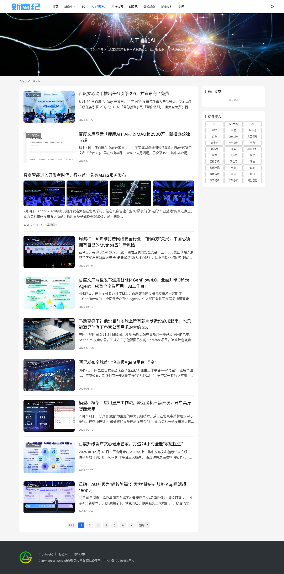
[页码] (147, 525)
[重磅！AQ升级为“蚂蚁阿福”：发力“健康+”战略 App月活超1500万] (49, 497)
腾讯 (252, 174)
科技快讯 (117, 6)
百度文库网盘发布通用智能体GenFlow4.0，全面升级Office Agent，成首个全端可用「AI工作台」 (134, 283)
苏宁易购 (215, 180)
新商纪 (68, 560)
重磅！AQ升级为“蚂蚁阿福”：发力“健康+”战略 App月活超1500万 (132, 487)
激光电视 (215, 167)
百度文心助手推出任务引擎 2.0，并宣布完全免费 (124, 93)
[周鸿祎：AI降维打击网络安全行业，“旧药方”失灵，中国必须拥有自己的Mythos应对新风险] (49, 252)
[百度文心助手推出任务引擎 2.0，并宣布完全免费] (49, 107)
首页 (55, 6)
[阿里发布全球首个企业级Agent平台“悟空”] (49, 375)
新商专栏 (167, 6)
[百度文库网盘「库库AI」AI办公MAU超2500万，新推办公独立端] (49, 147)
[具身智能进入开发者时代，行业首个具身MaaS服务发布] (108, 193)
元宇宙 (214, 142)
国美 (233, 149)
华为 (252, 142)
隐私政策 (79, 554)
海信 (252, 161)
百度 (252, 167)
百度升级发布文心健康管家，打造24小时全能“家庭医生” (131, 443)
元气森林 (233, 142)
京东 (214, 136)
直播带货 (215, 174)
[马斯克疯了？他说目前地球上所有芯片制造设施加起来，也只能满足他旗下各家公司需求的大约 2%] (49, 334)
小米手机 (252, 149)
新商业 (68, 6)
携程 (252, 155)
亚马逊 (252, 130)
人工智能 (252, 136)
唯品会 (214, 149)
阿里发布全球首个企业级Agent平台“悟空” (117, 362)
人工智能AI (98, 6)
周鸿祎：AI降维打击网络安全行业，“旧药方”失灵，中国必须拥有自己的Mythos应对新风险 (134, 241)
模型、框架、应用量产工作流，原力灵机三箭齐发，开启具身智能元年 (135, 405)
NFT (214, 130)
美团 (233, 174)
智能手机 (215, 161)
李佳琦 (233, 161)
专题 (181, 6)
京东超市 (233, 136)
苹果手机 (233, 180)
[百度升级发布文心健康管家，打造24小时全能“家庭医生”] (49, 457)
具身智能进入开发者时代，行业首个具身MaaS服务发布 (74, 175)
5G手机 (233, 123)
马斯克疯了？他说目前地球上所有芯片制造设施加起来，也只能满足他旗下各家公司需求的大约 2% (135, 324)
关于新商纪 (45, 554)
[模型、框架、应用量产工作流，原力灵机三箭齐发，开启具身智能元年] (49, 416)
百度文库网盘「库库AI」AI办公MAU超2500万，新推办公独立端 (134, 137)
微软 (214, 155)
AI (252, 123)
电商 (233, 167)
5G (83, 6)
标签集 (63, 554)
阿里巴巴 (252, 180)
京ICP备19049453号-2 (119, 560)
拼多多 (233, 155)
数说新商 (149, 6)
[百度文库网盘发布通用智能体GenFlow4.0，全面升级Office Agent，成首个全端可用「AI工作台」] (49, 293)
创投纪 (133, 6)
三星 (233, 130)
